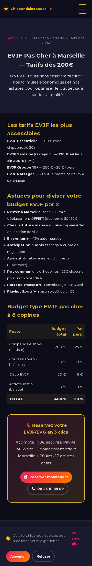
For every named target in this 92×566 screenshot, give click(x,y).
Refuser (43, 556)
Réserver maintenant (48, 477)
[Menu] (82, 9)
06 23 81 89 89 (50, 489)
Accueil (14, 38)
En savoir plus (77, 538)
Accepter (18, 556)
